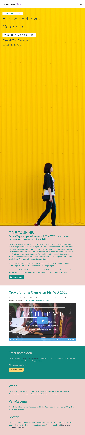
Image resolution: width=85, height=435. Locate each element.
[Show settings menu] (61, 339)
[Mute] (58, 339)
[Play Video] (10, 339)
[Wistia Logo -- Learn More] (71, 339)
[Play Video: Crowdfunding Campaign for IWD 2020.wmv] (42, 320)
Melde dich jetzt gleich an (30, 358)
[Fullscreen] (64, 339)
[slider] (36, 339)
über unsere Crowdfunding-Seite (36, 300)
